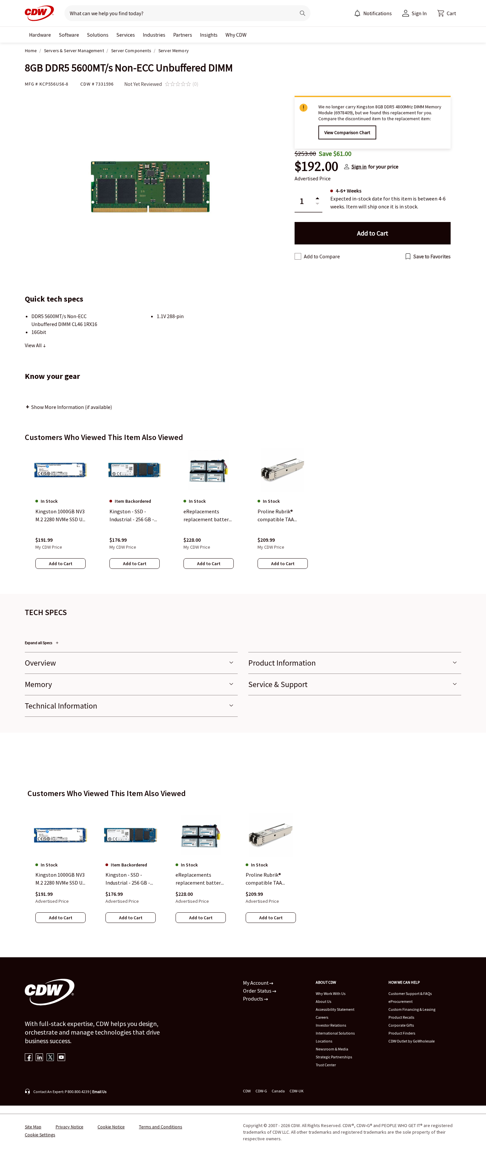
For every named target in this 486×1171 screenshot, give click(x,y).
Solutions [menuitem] (97, 34)
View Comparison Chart (347, 132)
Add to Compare (322, 256)
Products (253, 998)
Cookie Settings (40, 1135)
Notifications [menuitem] (377, 13)
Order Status (257, 990)
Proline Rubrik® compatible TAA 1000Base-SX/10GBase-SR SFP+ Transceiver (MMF (269, 879)
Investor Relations (331, 1025)
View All (34, 345)
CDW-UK (297, 1090)
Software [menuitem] (69, 34)
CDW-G (261, 1090)
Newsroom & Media (332, 1048)
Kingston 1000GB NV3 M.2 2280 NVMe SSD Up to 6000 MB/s (60, 879)
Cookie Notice (111, 1127)
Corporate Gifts (401, 1025)
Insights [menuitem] (209, 34)
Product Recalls (401, 1017)
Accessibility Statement (335, 1009)
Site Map (33, 1127)
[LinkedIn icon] (39, 1057)
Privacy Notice (69, 1127)
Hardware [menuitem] (40, 34)
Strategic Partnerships (334, 1056)
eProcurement (400, 1001)
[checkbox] (298, 256)
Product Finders (401, 1033)
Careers (322, 1017)
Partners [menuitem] (182, 34)
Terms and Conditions (160, 1127)
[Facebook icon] (28, 1057)
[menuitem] (357, 13)
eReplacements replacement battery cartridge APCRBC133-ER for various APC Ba (199, 879)
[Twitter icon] (50, 1057)
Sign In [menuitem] (419, 13)
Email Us (99, 1091)
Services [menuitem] (125, 34)
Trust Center (326, 1064)
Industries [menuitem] (154, 34)
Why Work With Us (330, 993)
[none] (40, 35)
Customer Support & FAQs (410, 993)
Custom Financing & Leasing (411, 1009)
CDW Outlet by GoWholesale (411, 1041)
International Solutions (335, 1033)
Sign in (359, 166)
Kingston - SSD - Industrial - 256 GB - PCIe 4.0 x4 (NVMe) (127, 879)
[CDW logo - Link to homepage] (39, 13)
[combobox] (177, 13)
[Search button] (302, 13)
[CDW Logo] (39, 13)
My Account (256, 982)
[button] (446, 13)
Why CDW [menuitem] (236, 34)
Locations (324, 1041)
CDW (247, 1090)
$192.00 (316, 166)
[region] (243, 515)
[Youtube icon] (61, 1057)
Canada (278, 1090)
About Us (323, 1001)
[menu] (373, 13)
